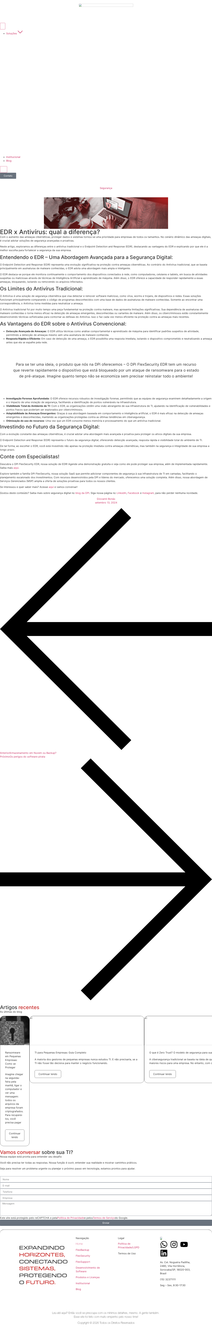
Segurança (106, 188)
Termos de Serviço (104, 1217)
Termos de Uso (127, 1253)
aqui (16, 467)
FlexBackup (82, 1249)
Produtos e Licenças (88, 1277)
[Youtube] (184, 1244)
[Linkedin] (164, 1253)
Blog (78, 1289)
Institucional (83, 1283)
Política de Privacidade (70, 1217)
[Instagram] (174, 1244)
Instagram (148, 492)
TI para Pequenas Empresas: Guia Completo (60, 1052)
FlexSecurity (83, 1255)
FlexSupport (83, 1261)
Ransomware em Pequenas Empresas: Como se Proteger (13, 1060)
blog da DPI (82, 492)
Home (79, 1244)
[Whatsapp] (164, 1244)
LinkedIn (121, 492)
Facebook (134, 492)
